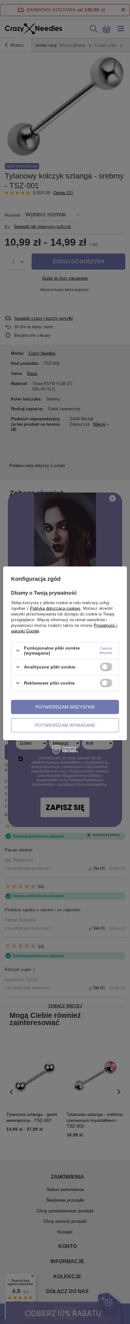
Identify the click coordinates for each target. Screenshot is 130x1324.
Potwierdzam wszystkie (65, 706)
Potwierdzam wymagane (65, 725)
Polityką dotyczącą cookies (55, 608)
